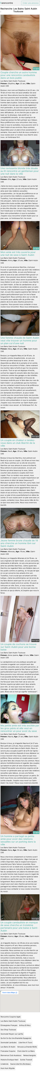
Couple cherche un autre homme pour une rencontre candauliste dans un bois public (19, 75)
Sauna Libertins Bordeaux (20, 1064)
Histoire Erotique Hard (9, 1060)
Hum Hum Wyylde (8, 1068)
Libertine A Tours (25, 1042)
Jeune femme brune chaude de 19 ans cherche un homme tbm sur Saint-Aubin (19, 543)
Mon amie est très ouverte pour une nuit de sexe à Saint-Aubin (18, 253)
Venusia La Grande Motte (27, 1047)
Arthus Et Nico (25, 1025)
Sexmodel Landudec (9, 1042)
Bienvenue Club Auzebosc (11, 1055)
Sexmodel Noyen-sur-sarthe (12, 1034)
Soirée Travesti (26, 1060)
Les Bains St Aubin (8, 1047)
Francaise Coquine (8, 1051)
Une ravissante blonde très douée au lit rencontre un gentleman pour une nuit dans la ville (20, 171)
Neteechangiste (29, 1055)
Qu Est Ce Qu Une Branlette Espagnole (16, 1038)
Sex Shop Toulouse (8, 1030)
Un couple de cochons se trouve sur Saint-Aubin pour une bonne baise (18, 647)
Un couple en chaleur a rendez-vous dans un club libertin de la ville (18, 443)
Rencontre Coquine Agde (11, 1017)
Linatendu (4, 1064)
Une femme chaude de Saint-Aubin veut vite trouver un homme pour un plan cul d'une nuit (20, 340)
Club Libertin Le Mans (26, 1051)
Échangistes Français (9, 1025)
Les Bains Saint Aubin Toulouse (13, 1021)
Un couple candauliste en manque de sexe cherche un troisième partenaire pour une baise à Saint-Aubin (19, 926)
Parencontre (6, 3)
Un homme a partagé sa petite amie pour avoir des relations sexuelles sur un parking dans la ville (18, 840)
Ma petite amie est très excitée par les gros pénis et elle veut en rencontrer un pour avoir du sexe (20, 728)
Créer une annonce (31, 3)
